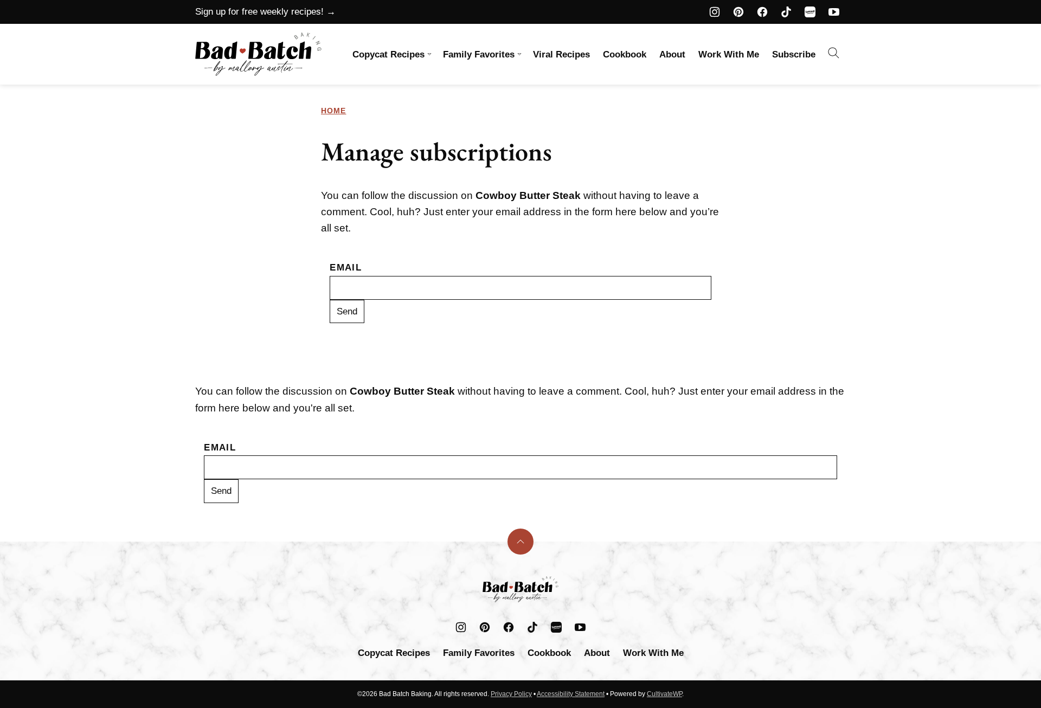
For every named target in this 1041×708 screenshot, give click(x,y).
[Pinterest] (738, 12)
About (672, 54)
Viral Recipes (561, 54)
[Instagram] (715, 12)
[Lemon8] (810, 12)
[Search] (834, 53)
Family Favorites (479, 54)
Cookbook (624, 54)
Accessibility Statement (571, 694)
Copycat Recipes (388, 54)
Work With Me (728, 54)
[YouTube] (834, 12)
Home (333, 110)
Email (346, 267)
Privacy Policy (511, 694)
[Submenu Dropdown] (429, 54)
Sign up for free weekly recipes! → (265, 12)
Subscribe (793, 54)
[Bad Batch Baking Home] (258, 54)
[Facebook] (762, 12)
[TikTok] (786, 12)
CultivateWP (664, 694)
